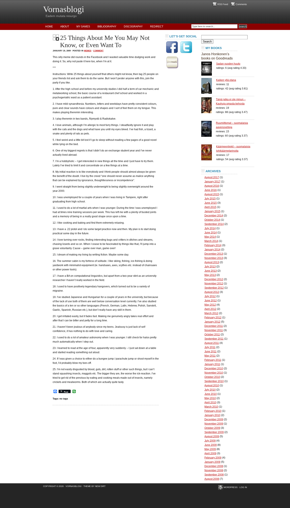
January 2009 (212, 461)
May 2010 (210, 398)
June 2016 (210, 190)
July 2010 (210, 389)
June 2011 (210, 351)
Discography (133, 26)
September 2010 (214, 381)
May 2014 (210, 236)
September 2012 (214, 287)
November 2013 (213, 258)
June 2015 (210, 202)
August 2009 (211, 436)
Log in (243, 487)
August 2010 (211, 385)
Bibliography (106, 26)
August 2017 (211, 177)
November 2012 (213, 283)
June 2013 (210, 270)
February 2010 (212, 410)
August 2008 (211, 478)
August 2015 (211, 194)
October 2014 (212, 219)
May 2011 (210, 355)
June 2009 (210, 444)
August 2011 (211, 342)
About (64, 26)
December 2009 (213, 419)
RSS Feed (222, 4)
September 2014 (214, 224)
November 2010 (213, 372)
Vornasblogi (63, 9)
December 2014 (213, 215)
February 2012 (212, 317)
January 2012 (212, 321)
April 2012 (210, 309)
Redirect (156, 26)
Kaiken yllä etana (226, 80)
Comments (241, 4)
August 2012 (211, 292)
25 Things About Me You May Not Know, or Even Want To (104, 41)
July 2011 (209, 347)
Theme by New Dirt (94, 486)
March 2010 (211, 406)
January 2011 (212, 364)
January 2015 (212, 211)
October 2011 (212, 334)
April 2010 (210, 402)
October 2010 (212, 376)
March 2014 (211, 241)
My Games (83, 26)
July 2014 (210, 228)
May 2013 (210, 275)
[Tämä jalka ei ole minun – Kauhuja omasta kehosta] (208, 105)
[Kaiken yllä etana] (208, 86)
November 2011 (213, 330)
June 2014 (210, 232)
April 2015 (210, 207)
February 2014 (212, 245)
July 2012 (210, 296)
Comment (98, 51)
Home (49, 26)
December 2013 (213, 253)
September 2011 (214, 338)
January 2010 (212, 415)
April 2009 (210, 453)
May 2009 (210, 449)
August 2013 (211, 262)
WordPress (231, 487)
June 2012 (210, 300)
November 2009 (213, 423)
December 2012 (213, 279)
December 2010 (213, 368)
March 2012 (211, 313)
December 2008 (213, 466)
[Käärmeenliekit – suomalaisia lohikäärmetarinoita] (208, 152)
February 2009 (212, 457)
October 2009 (212, 427)
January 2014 (212, 249)
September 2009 (214, 432)
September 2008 (214, 474)
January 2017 (212, 181)
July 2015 (210, 198)
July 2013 (210, 266)
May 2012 (210, 304)
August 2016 (211, 185)
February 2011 (212, 359)
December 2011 (213, 326)
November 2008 (213, 470)
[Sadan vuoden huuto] (208, 69)
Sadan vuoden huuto (228, 63)
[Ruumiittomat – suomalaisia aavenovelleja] (208, 129)
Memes (87, 51)
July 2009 (210, 440)
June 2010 (210, 393)
